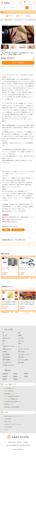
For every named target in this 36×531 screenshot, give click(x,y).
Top (1, 19)
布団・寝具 (20, 357)
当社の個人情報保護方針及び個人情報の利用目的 (18, 445)
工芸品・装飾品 (6, 357)
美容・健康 (20, 362)
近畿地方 (15, 376)
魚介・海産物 (6, 354)
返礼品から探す (8, 19)
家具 (19, 332)
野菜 (4, 340)
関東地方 (5, 379)
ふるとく (6, 429)
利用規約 (26, 442)
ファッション (21, 340)
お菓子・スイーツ (7, 348)
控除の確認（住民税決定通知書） (12, 407)
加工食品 (5, 351)
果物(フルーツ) (6, 338)
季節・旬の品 (21, 351)
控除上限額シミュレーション (11, 393)
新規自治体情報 (12, 442)
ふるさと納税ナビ (8, 427)
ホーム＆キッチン (18, 19)
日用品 (6, 229)
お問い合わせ (7, 421)
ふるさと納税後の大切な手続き (11, 396)
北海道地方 (5, 373)
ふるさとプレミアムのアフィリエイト (13, 424)
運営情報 (19, 442)
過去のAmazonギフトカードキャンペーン (14, 416)
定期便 (19, 343)
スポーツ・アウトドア (23, 348)
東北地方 (5, 376)
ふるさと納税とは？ (9, 388)
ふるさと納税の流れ (9, 391)
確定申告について (8, 404)
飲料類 (19, 335)
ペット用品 (20, 338)
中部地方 (15, 373)
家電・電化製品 (6, 359)
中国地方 (15, 379)
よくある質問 (7, 419)
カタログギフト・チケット (9, 346)
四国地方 (26, 373)
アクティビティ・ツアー (24, 354)
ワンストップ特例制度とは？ (11, 399)
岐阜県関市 (3, 50)
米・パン (5, 335)
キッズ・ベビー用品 (23, 359)
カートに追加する (19, 62)
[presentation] (2, 35)
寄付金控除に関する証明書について (12, 401)
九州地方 (26, 376)
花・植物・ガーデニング (8, 365)
